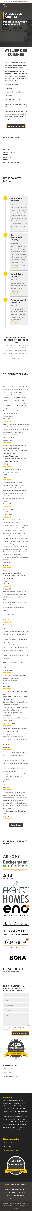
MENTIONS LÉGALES (18, 1195)
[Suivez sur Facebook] (14, 1084)
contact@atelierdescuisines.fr (12, 1076)
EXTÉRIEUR (7, 1192)
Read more (14, 229)
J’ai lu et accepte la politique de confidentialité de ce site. (13, 1029)
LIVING (16, 1187)
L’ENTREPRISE (15, 1184)
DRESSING (23, 1187)
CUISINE (23, 1184)
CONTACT (8, 1195)
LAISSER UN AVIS (21, 1192)
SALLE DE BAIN (8, 1187)
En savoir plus (16, 825)
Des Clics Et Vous (9, 1206)
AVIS (13, 1192)
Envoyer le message (20, 1033)
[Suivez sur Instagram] (17, 1084)
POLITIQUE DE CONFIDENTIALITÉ (15, 1198)
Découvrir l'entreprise (16, 126)
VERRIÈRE (7, 1189)
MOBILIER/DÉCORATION (18, 1189)
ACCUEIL (7, 1184)
